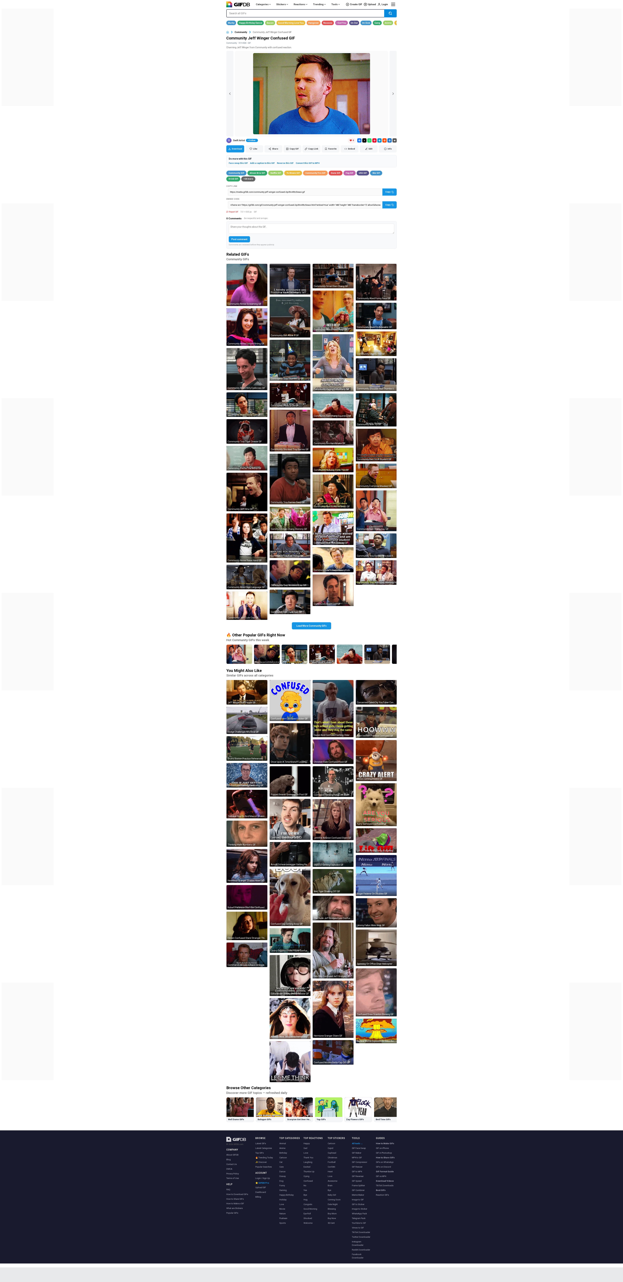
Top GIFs (259, 1153)
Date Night (333, 1204)
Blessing (332, 1209)
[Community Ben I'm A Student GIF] (376, 445)
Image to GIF (358, 1199)
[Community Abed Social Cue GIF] (246, 404)
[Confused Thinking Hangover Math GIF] (333, 781)
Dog (281, 1181)
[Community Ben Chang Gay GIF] (376, 510)
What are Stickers (234, 1208)
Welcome (308, 1223)
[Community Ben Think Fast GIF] (290, 602)
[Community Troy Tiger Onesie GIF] (246, 431)
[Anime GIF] (388, 23)
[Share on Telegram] (379, 140)
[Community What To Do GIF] (290, 395)
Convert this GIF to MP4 (307, 163)
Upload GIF (260, 1187)
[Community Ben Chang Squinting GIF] (333, 406)
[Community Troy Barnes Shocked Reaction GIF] (376, 545)
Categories (262, 4)
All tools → (357, 1143)
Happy (307, 1143)
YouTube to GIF (359, 1223)
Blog (228, 1159)
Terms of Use (232, 1178)
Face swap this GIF (238, 163)
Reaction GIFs (382, 1195)
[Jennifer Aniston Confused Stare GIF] (333, 819)
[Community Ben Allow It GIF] (290, 317)
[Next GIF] (393, 94)
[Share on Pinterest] (374, 140)
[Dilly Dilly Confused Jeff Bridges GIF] (333, 950)
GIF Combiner (358, 1190)
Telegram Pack (359, 1218)
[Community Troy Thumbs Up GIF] (290, 360)
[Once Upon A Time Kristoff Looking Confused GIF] (290, 743)
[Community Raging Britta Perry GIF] (333, 362)
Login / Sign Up (262, 1178)
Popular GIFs (232, 1213)
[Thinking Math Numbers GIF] (246, 834)
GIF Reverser (358, 1176)
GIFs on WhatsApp (385, 1162)
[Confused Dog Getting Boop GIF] (290, 897)
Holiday (283, 1199)
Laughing (308, 1162)
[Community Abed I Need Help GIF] (333, 311)
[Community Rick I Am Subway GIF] (333, 528)
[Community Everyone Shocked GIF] (376, 476)
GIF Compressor (359, 1162)
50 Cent (331, 1223)
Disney (282, 1176)
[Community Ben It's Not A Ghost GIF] (333, 492)
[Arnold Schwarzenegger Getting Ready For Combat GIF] (290, 854)
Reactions (299, 4)
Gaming (283, 1190)
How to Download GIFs (237, 1194)
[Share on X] (364, 140)
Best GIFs (380, 1190)
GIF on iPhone (382, 1148)
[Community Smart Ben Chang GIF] (333, 276)
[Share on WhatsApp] (369, 140)
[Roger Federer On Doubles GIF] (376, 875)
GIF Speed (357, 1181)
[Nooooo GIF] (328, 23)
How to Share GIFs (235, 1199)
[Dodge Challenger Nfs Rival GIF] (246, 720)
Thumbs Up (309, 1171)
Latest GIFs (260, 1143)
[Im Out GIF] (354, 23)
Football (332, 1162)
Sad (305, 1148)
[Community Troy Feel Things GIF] (290, 545)
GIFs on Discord (383, 1167)
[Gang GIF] (377, 23)
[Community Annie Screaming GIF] (246, 285)
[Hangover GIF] (313, 23)
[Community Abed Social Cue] (294, 654)
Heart (330, 1171)
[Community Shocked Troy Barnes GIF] (290, 431)
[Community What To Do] (322, 654)
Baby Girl (332, 1195)
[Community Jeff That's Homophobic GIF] (333, 559)
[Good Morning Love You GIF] (290, 23)
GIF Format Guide (385, 1171)
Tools (334, 4)
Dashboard (260, 1192)
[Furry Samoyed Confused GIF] (376, 804)
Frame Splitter (358, 1185)
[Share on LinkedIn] (389, 140)
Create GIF (356, 4)
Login (385, 4)
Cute (281, 1167)
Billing (258, 1197)
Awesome (332, 1181)
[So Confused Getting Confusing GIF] (246, 775)
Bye (305, 1195)
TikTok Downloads (384, 1185)
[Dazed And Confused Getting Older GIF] (333, 708)
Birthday (283, 1153)
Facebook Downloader (357, 1256)
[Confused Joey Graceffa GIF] (290, 819)
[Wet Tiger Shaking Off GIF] (333, 881)
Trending (318, 4)
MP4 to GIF (357, 1157)
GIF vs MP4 (381, 1176)
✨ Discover (261, 1162)
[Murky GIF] (231, 23)
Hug (305, 1199)
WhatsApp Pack (359, 1213)
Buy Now (332, 1218)
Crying (306, 1176)
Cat (280, 1162)
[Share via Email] (394, 140)
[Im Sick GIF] (366, 23)
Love (281, 1204)
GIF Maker (356, 1153)
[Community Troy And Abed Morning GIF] (376, 572)
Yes (305, 1190)
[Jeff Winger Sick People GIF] (246, 692)
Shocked (308, 1218)
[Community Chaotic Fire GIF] (376, 343)
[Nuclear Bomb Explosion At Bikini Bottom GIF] (376, 1031)
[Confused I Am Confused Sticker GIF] (290, 700)
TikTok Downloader (361, 1232)
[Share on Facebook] (359, 140)
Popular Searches (263, 1167)
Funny (282, 1185)
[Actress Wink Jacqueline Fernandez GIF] (290, 1018)
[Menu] (393, 4)
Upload (372, 4)
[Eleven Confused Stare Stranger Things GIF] (246, 926)
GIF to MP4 (357, 1171)
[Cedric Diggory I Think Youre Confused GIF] (290, 940)
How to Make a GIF (235, 1203)
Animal (282, 1143)
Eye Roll (307, 1213)
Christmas (332, 1157)
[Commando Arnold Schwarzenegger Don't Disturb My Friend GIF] (246, 955)
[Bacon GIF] (270, 23)
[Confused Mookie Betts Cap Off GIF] (333, 1052)
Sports (282, 1223)
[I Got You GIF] (341, 23)
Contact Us (231, 1164)
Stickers (281, 4)
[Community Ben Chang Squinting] (350, 654)
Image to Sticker (359, 1209)
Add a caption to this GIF (262, 163)
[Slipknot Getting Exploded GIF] (333, 854)
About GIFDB (232, 1155)
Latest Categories (263, 1148)
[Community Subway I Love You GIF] (333, 460)
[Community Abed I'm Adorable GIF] (376, 316)
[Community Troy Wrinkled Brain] (267, 654)
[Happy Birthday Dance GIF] (250, 23)
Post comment (239, 239)
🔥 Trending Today (264, 1157)
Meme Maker (358, 1195)
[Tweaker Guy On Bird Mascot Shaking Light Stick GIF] (246, 804)
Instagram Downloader (357, 1243)
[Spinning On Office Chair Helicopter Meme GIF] (376, 948)
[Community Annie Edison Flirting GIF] (246, 327)
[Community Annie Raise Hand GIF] (246, 538)
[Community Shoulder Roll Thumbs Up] (377, 654)
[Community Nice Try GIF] (376, 409)
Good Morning (310, 1209)
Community (241, 32)
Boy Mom (332, 1213)
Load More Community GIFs (311, 626)
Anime (282, 1148)
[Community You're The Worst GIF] (246, 458)
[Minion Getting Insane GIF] (376, 760)
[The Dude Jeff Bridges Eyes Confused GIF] (333, 908)
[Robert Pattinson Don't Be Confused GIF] (246, 897)
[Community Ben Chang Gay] (239, 654)
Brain (330, 1185)
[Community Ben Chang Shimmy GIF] (290, 519)
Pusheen (283, 1218)
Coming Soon (334, 1199)
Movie (282, 1209)
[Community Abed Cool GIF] (333, 590)
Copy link (231, 186)
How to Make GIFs (385, 1143)
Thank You (308, 1157)
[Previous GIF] (229, 94)
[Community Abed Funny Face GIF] (376, 282)
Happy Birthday (286, 1195)
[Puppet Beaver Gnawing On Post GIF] (290, 781)
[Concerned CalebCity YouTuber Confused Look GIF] (376, 692)
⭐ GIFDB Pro (262, 1183)
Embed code (232, 199)
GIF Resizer (357, 1167)
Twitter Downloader (361, 1237)
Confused (308, 1181)
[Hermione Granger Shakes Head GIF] (246, 866)
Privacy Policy (232, 1173)
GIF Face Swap (359, 1148)
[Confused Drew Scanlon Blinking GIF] (376, 992)
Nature (282, 1213)
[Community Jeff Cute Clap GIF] (246, 606)
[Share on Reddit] (384, 140)
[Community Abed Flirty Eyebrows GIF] (246, 369)
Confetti (331, 1167)
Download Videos (385, 1181)
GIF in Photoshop (384, 1153)
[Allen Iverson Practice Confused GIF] (376, 722)
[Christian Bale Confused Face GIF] (333, 751)
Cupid (330, 1148)
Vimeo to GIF (358, 1227)
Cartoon (283, 1157)
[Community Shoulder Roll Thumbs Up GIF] (376, 374)
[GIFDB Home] (227, 32)
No (305, 1185)
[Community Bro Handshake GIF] (333, 432)
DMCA (229, 1169)
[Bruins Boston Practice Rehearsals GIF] (246, 748)
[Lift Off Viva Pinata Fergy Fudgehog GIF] (376, 840)
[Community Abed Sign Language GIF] (246, 577)
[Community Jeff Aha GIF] (246, 492)
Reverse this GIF (285, 163)
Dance (282, 1171)
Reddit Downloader (361, 1250)
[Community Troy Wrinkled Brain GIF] (290, 573)
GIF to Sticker (358, 1204)
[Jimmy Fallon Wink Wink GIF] (376, 912)
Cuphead (332, 1153)
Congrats (308, 1204)
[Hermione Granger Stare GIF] (333, 1009)
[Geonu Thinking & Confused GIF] (290, 1061)
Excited (307, 1167)
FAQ (228, 1189)
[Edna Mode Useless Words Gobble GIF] (290, 975)
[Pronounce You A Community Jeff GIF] (290, 279)
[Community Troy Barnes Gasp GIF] (290, 479)
